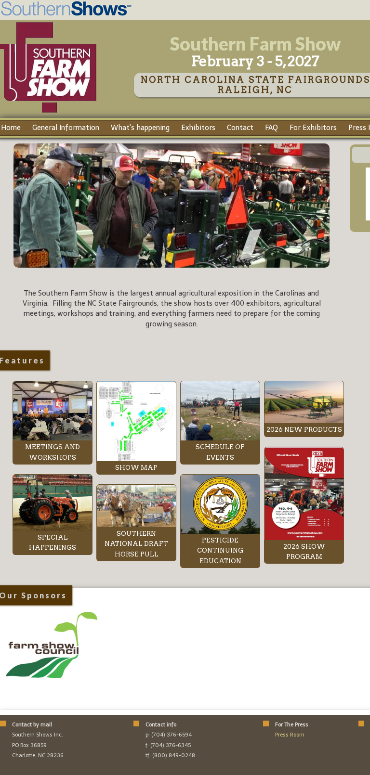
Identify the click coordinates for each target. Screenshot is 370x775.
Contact (240, 127)
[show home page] (48, 112)
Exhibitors (198, 127)
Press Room (289, 735)
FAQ (271, 127)
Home (11, 127)
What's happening (140, 127)
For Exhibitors (313, 127)
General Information (65, 127)
